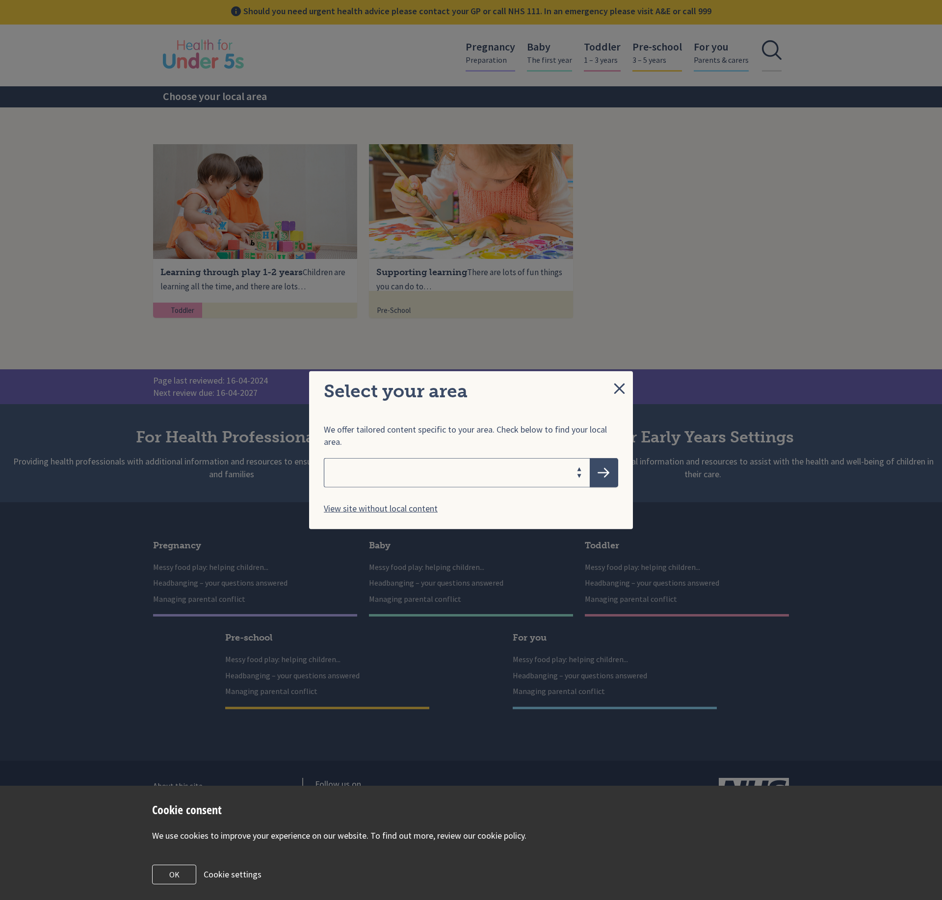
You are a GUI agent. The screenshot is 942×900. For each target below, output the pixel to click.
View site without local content (381, 508)
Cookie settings (233, 874)
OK (174, 874)
